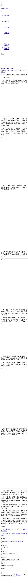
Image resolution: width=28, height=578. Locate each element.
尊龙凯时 (3, 68)
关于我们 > (4, 70)
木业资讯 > (12, 70)
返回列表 (3, 538)
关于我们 (6, 15)
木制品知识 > (20, 70)
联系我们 (6, 33)
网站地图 (15, 574)
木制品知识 (7, 27)
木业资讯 (6, 21)
